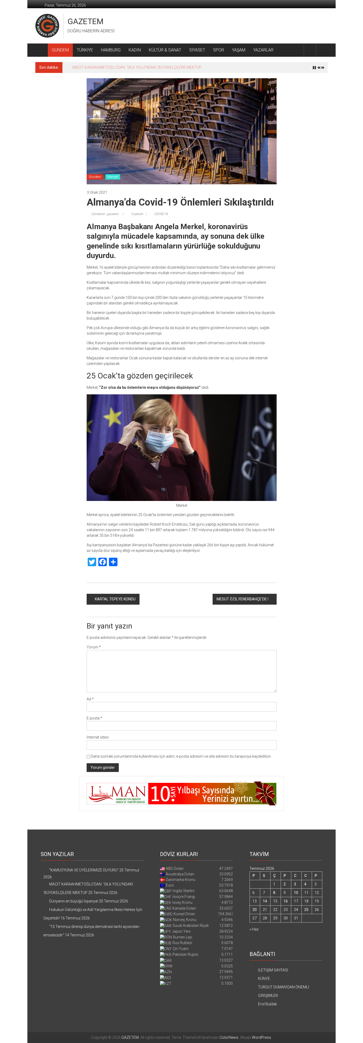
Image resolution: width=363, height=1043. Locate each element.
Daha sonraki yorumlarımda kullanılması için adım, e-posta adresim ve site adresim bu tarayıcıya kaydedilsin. (181, 756)
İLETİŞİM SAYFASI (273, 970)
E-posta (94, 718)
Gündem (95, 177)
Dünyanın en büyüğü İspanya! (97, 67)
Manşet (113, 177)
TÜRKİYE (85, 50)
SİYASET (197, 50)
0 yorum (137, 214)
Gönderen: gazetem (105, 214)
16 (286, 901)
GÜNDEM (60, 50)
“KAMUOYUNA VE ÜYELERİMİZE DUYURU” (84, 870)
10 (296, 893)
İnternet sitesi (98, 737)
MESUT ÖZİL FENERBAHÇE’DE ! (242, 599)
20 (254, 909)
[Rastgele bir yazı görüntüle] (322, 50)
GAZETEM (85, 21)
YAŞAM (238, 50)
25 (306, 909)
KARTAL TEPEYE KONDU (115, 599)
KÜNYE (264, 978)
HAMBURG (111, 50)
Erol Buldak (267, 1004)
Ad (90, 699)
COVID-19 (161, 214)
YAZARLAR (263, 50)
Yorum (94, 647)
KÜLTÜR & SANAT (165, 50)
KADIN (135, 50)
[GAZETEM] (41, 50)
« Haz (254, 929)
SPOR (218, 50)
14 (265, 901)
